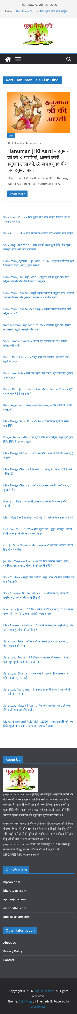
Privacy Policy (13, 951)
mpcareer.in (11, 882)
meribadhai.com (14, 908)
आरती (11, 135)
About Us (9, 943)
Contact (8, 960)
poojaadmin (35, 143)
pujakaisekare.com (16, 917)
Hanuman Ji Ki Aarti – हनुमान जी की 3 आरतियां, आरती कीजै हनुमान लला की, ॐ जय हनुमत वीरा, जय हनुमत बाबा (38, 161)
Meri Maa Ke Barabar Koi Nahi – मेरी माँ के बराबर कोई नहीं (38, 517)
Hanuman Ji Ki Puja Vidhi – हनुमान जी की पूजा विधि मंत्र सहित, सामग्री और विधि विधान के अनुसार (43, 9)
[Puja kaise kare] (8, 59)
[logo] (20, 770)
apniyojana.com (14, 899)
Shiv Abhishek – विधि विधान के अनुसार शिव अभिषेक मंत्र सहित (38, 233)
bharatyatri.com (14, 891)
